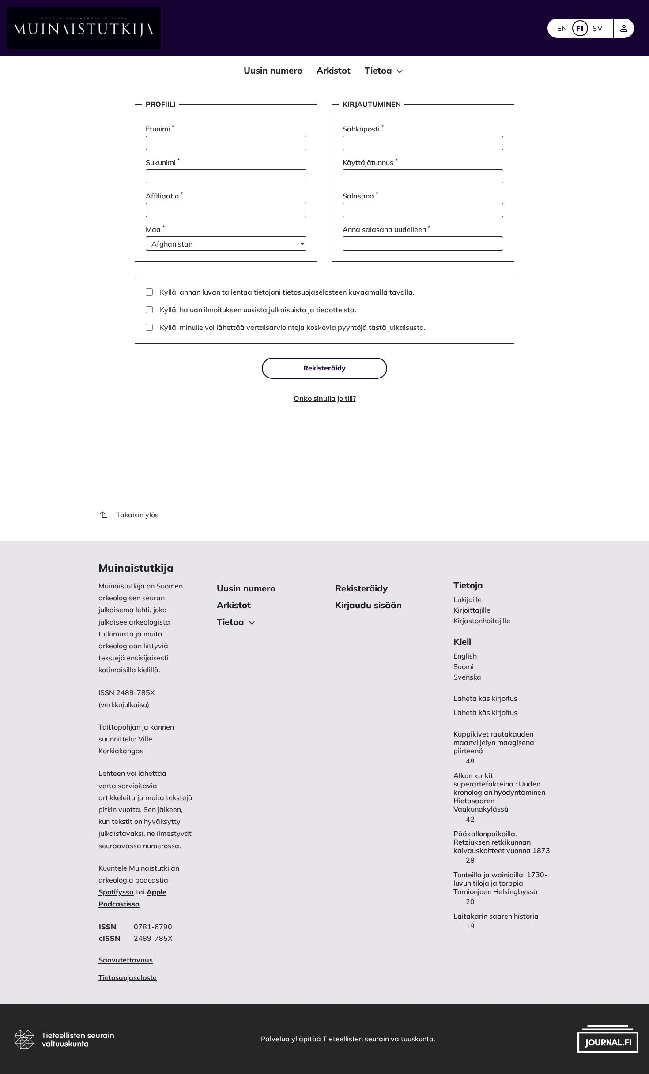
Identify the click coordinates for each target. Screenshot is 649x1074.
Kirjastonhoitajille (481, 620)
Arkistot (334, 70)
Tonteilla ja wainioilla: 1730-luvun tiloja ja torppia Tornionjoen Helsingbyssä (500, 883)
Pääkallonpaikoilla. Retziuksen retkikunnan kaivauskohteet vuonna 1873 (501, 842)
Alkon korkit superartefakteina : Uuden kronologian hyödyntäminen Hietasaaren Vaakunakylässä (499, 792)
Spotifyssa (116, 891)
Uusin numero (273, 70)
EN (562, 28)
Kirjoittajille (472, 610)
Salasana (360, 195)
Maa (155, 229)
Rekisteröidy (324, 367)
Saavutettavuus (125, 959)
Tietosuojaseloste (127, 977)
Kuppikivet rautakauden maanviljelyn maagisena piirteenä (493, 742)
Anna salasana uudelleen (386, 229)
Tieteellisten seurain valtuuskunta (378, 1038)
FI (580, 28)
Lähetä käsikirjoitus (485, 712)
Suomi (463, 666)
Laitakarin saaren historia (496, 916)
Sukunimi (163, 162)
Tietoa (378, 70)
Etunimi (160, 128)
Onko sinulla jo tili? (325, 398)
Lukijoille (467, 599)
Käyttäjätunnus (370, 162)
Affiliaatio (164, 195)
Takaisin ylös (137, 514)
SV (597, 28)
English (465, 655)
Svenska (467, 677)
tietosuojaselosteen (315, 292)
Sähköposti (363, 128)
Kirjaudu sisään (368, 604)
